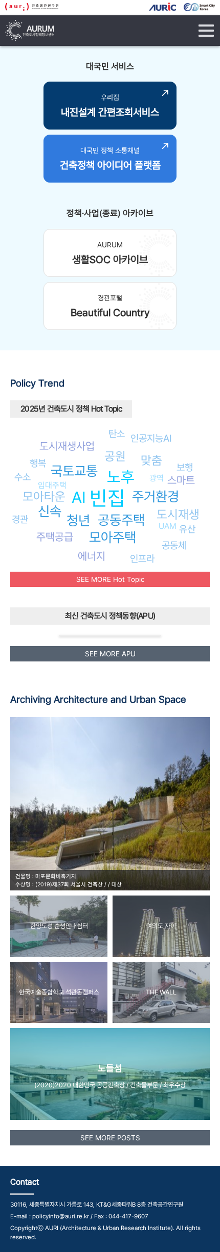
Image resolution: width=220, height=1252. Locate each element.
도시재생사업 (67, 446)
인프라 (142, 558)
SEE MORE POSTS (110, 1138)
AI (79, 497)
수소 (22, 476)
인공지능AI (151, 438)
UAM (168, 526)
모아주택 (112, 537)
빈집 (107, 498)
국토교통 (74, 471)
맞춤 (151, 460)
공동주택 (121, 520)
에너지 (91, 556)
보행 (185, 467)
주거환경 (155, 496)
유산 (187, 528)
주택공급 (54, 536)
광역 (156, 478)
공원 (115, 456)
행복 (38, 463)
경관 (20, 519)
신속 (49, 511)
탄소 (116, 433)
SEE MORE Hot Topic (110, 579)
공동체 (174, 545)
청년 (78, 520)
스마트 (181, 480)
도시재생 (178, 514)
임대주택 (52, 485)
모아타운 (44, 496)
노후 (121, 477)
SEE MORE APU (110, 654)
